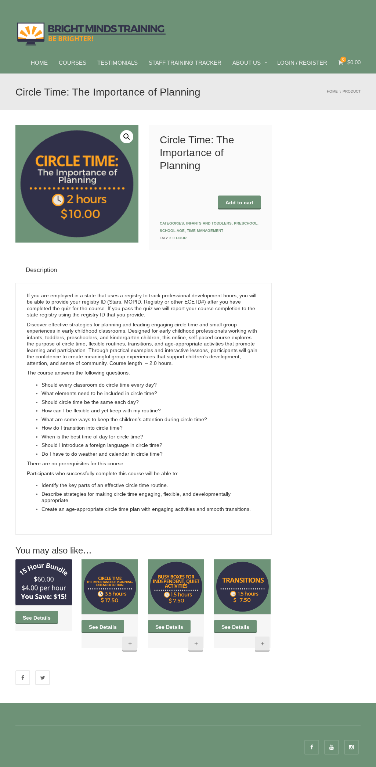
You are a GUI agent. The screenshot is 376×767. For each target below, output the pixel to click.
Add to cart (239, 202)
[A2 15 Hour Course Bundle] (43, 582)
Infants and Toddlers (209, 223)
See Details (37, 618)
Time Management (205, 231)
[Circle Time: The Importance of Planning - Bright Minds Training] (91, 33)
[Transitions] (242, 586)
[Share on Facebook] (22, 677)
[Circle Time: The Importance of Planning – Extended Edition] (110, 586)
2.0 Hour (178, 238)
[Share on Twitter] (42, 677)
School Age (172, 231)
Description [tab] (41, 269)
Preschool (245, 223)
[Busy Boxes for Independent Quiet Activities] (176, 586)
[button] (126, 136)
